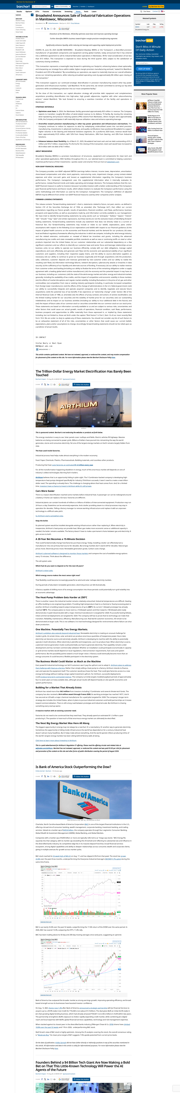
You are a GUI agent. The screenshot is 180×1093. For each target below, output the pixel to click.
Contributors (20, 27)
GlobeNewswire (20, 153)
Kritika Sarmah (60, 1042)
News (78, 11)
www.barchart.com (46, 922)
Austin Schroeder (21, 41)
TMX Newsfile (20, 155)
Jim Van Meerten (21, 56)
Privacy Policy (150, 81)
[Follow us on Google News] (63, 29)
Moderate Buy (43, 1035)
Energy (18, 83)
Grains (18, 86)
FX (16, 108)
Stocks (19, 11)
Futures (46, 11)
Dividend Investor (21, 130)
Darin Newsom (20, 45)
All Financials (19, 99)
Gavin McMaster (21, 52)
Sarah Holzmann (21, 72)
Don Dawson (19, 48)
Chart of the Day (21, 30)
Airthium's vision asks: (44, 570)
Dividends (19, 104)
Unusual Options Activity (23, 128)
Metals (18, 90)
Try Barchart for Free (156, 7)
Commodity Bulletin (22, 135)
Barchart (48, 771)
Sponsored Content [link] (69, 379)
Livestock (18, 88)
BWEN (137, 27)
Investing (68, 11)
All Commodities (21, 81)
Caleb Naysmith (20, 43)
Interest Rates (20, 110)
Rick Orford (19, 68)
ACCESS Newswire (21, 148)
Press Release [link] (75, 23)
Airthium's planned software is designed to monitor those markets (62, 553)
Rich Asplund (20, 66)
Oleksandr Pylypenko (22, 63)
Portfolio (83, 6)
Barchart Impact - (41, 379)
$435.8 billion (68, 830)
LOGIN (144, 7)
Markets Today (20, 20)
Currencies (56, 11)
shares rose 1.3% (55, 1008)
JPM (111, 1024)
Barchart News (20, 23)
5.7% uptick (116, 859)
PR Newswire (20, 157)
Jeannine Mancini (21, 54)
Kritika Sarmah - (40, 771)
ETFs (37, 11)
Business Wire (20, 151)
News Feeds (19, 32)
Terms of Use (140, 81)
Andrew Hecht (20, 38)
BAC (86, 824)
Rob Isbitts (19, 70)
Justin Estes (19, 59)
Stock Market (20, 115)
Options (29, 11)
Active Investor (20, 126)
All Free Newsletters (22, 121)
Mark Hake (19, 61)
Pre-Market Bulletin (21, 133)
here (113, 357)
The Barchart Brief (21, 124)
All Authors (19, 75)
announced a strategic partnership (93, 1008)
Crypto (18, 101)
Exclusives (19, 25)
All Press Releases (21, 146)
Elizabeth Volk (20, 50)
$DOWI (108, 859)
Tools (86, 11)
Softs (17, 92)
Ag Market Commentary (23, 140)
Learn (94, 11)
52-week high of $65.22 (62, 856)
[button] (163, 11)
